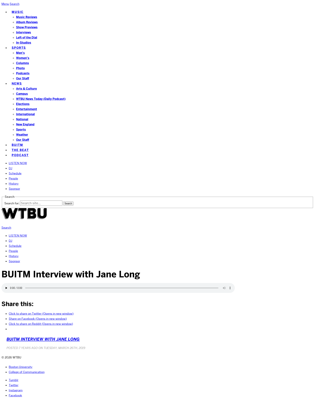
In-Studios (23, 43)
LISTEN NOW (18, 163)
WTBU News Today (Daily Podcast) (40, 99)
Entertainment (26, 109)
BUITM (17, 145)
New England (25, 124)
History (14, 184)
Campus (22, 94)
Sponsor (14, 189)
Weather (22, 135)
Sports (19, 48)
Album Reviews (27, 22)
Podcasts (23, 73)
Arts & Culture (26, 89)
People (13, 178)
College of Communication (26, 372)
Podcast (20, 155)
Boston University (20, 367)
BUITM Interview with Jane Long (43, 339)
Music (18, 12)
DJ (10, 168)
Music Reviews (26, 17)
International (25, 114)
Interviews (23, 32)
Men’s (20, 53)
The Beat (20, 150)
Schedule (15, 173)
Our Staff (22, 78)
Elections (23, 104)
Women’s (22, 58)
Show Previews (27, 27)
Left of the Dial (26, 37)
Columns (22, 63)
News (17, 83)
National (22, 119)
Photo (20, 68)
